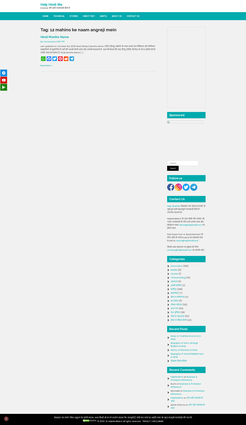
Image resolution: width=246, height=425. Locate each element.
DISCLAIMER (157, 421)
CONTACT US (133, 16)
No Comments (47, 41)
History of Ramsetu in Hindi (184, 350)
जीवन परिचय (176, 304)
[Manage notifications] (6, 418)
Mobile (174, 269)
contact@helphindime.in (179, 250)
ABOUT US (117, 16)
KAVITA (103, 16)
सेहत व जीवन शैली (178, 320)
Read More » (46, 65)
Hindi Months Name (54, 37)
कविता (173, 289)
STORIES (74, 16)
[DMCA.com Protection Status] (90, 421)
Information (177, 266)
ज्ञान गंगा (60, 41)
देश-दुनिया (175, 312)
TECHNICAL (59, 16)
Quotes (174, 273)
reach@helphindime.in (187, 240)
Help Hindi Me (51, 5)
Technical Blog (178, 277)
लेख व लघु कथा (177, 316)
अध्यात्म (174, 281)
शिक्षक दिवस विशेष (179, 360)
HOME (45, 16)
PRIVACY (147, 421)
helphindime (177, 376)
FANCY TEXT (89, 16)
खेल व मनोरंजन (177, 296)
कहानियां (175, 293)
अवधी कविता (176, 285)
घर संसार (174, 300)
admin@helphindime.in (190, 224)
